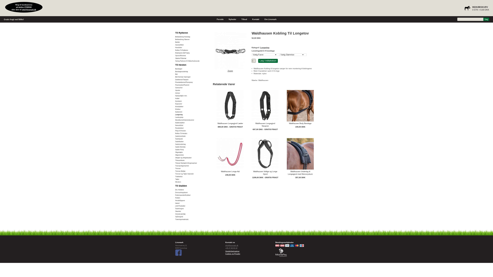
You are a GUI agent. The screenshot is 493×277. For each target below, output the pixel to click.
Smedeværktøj (180, 214)
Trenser (178, 168)
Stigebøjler (179, 152)
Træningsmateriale (181, 219)
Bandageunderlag (181, 71)
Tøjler (177, 179)
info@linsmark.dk (29, 10)
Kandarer (178, 101)
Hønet (177, 203)
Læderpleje (179, 117)
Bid (176, 74)
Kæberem (178, 112)
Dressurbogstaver (181, 192)
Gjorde (177, 90)
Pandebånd (179, 128)
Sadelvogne (179, 209)
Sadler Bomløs (180, 147)
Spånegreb (179, 217)
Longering (179, 115)
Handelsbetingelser (232, 251)
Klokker (178, 109)
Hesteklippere (180, 200)
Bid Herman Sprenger (183, 77)
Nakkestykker (180, 123)
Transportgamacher (182, 166)
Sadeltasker (179, 141)
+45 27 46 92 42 (231, 248)
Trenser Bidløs (180, 171)
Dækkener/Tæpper (181, 80)
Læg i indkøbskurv (268, 61)
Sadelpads (179, 139)
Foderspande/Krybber (183, 195)
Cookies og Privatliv (232, 254)
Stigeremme (179, 155)
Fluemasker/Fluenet (182, 85)
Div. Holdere (179, 190)
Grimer (177, 93)
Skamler (178, 211)
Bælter (177, 42)
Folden (177, 198)
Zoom (230, 71)
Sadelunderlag (180, 144)
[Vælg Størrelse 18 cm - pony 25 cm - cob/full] (293, 54)
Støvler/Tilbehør (180, 58)
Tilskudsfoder (180, 160)
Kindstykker (179, 106)
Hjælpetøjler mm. (181, 96)
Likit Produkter (180, 206)
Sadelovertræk (180, 136)
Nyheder (232, 19)
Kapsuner (178, 104)
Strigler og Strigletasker (183, 158)
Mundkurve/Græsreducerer (184, 120)
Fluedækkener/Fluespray (184, 82)
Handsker (178, 47)
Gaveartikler (179, 45)
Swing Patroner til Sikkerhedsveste (187, 61)
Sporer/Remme (180, 56)
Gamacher (179, 88)
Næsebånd (179, 125)
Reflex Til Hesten (181, 133)
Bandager (178, 69)
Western (178, 182)
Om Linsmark (270, 19)
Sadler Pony (179, 150)
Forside (220, 19)
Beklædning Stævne (182, 39)
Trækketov (179, 176)
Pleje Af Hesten (180, 131)
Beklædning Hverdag (182, 37)
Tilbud (244, 19)
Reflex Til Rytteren (181, 50)
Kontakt (255, 19)
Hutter (177, 98)
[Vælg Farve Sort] (265, 54)
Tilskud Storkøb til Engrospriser (186, 163)
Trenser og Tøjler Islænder (184, 174)
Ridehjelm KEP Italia (182, 53)
